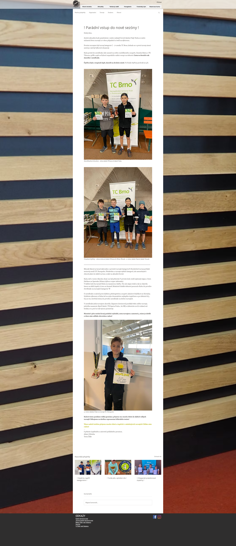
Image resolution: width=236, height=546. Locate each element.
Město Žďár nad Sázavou (83, 522)
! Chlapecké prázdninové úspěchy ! (146, 479)
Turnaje (102, 12)
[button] (159, 12)
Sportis (78, 524)
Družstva (110, 12)
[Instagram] (159, 517)
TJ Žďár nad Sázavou (82, 526)
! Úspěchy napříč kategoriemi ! (83, 479)
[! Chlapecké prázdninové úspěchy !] (148, 467)
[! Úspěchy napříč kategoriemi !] (88, 467)
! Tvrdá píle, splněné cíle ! (117, 478)
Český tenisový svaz (82, 519)
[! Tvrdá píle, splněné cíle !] (118, 467)
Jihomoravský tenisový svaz (84, 521)
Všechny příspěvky (80, 12)
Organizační (92, 12)
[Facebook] (155, 517)
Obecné (119, 12)
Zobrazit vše (157, 456)
